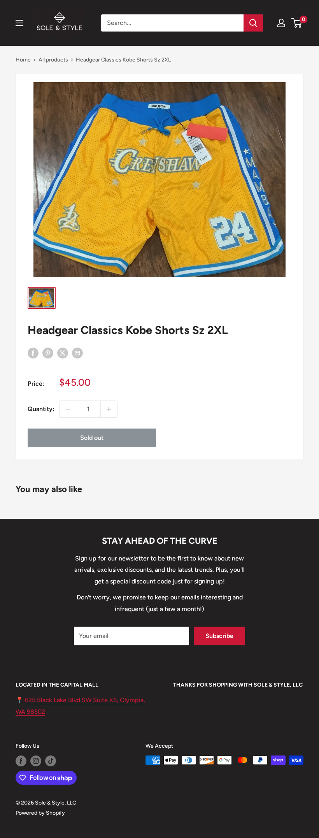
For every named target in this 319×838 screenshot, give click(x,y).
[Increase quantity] (109, 409)
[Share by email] (77, 352)
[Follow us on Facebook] (21, 760)
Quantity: (41, 409)
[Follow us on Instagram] (35, 760)
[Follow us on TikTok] (50, 760)
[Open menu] (19, 23)
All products (53, 59)
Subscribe (219, 635)
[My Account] (281, 23)
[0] (297, 23)
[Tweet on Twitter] (62, 352)
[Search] (253, 23)
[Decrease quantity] (68, 409)
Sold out (91, 437)
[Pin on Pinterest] (47, 352)
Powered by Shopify (40, 813)
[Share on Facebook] (33, 352)
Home (23, 59)
